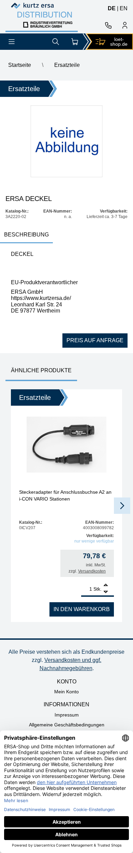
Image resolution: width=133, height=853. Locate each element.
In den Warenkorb (82, 609)
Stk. (97, 589)
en (124, 8)
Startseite (19, 65)
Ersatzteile (67, 65)
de (112, 8)
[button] (122, 505)
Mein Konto (66, 691)
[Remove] (105, 592)
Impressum (67, 715)
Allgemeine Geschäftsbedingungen (66, 724)
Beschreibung (26, 234)
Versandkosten (92, 571)
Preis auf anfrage (94, 340)
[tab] (26, 235)
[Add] (105, 585)
